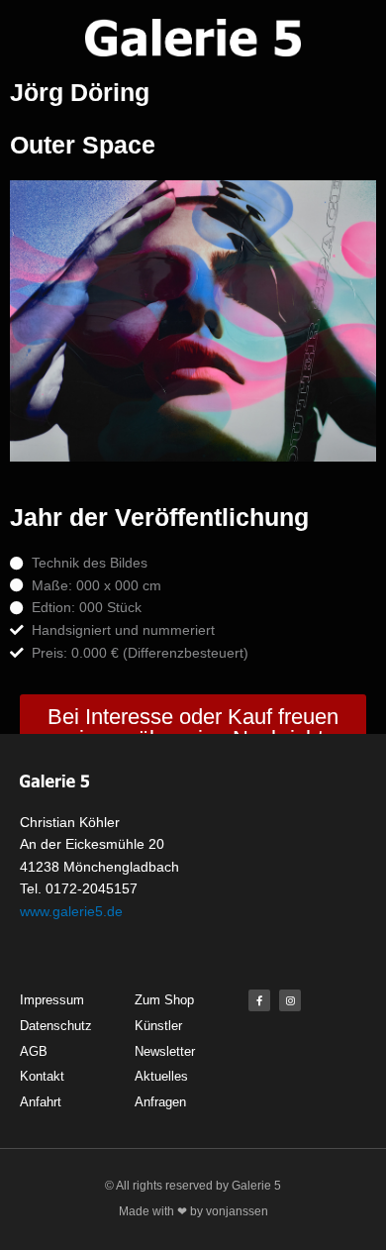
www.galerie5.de (71, 911)
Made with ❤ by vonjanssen (193, 1211)
